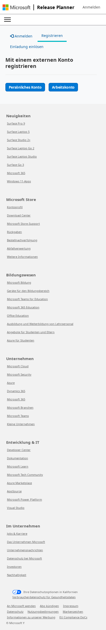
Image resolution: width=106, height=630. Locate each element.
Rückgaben (14, 232)
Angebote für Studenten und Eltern (31, 332)
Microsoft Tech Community (25, 475)
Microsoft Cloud (18, 366)
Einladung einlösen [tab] (26, 46)
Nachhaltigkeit (16, 575)
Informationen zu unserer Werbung (31, 617)
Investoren (14, 567)
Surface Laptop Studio (22, 156)
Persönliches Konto (25, 87)
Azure (11, 383)
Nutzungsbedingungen (43, 611)
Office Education (18, 315)
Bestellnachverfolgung (22, 240)
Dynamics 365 (16, 391)
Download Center (19, 215)
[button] (91, 7)
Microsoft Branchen (20, 407)
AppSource (14, 491)
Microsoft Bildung (19, 282)
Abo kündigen (49, 606)
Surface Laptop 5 (18, 132)
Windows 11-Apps (19, 181)
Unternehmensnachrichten (25, 550)
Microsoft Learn (17, 466)
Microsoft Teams (18, 416)
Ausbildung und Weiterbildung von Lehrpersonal (40, 324)
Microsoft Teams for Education (27, 299)
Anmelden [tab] (23, 36)
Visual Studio (15, 508)
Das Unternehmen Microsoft (26, 542)
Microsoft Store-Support (23, 223)
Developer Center (19, 450)
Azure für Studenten (20, 340)
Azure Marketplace (19, 483)
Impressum (70, 606)
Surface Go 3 (15, 165)
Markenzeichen (73, 611)
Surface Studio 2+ (18, 140)
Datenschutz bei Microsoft (24, 558)
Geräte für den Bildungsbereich (28, 291)
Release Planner (55, 7)
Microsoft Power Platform (24, 499)
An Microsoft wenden (21, 606)
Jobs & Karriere (17, 533)
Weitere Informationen (22, 257)
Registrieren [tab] (52, 35)
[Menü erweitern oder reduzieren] (7, 19)
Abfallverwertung (19, 248)
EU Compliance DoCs (73, 617)
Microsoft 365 (16, 173)
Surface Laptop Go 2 (20, 148)
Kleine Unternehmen (21, 424)
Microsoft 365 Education (23, 307)
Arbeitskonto (63, 87)
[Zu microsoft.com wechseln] (16, 7)
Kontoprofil (15, 207)
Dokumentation (17, 458)
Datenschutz (15, 611)
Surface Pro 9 (16, 123)
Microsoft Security (19, 374)
